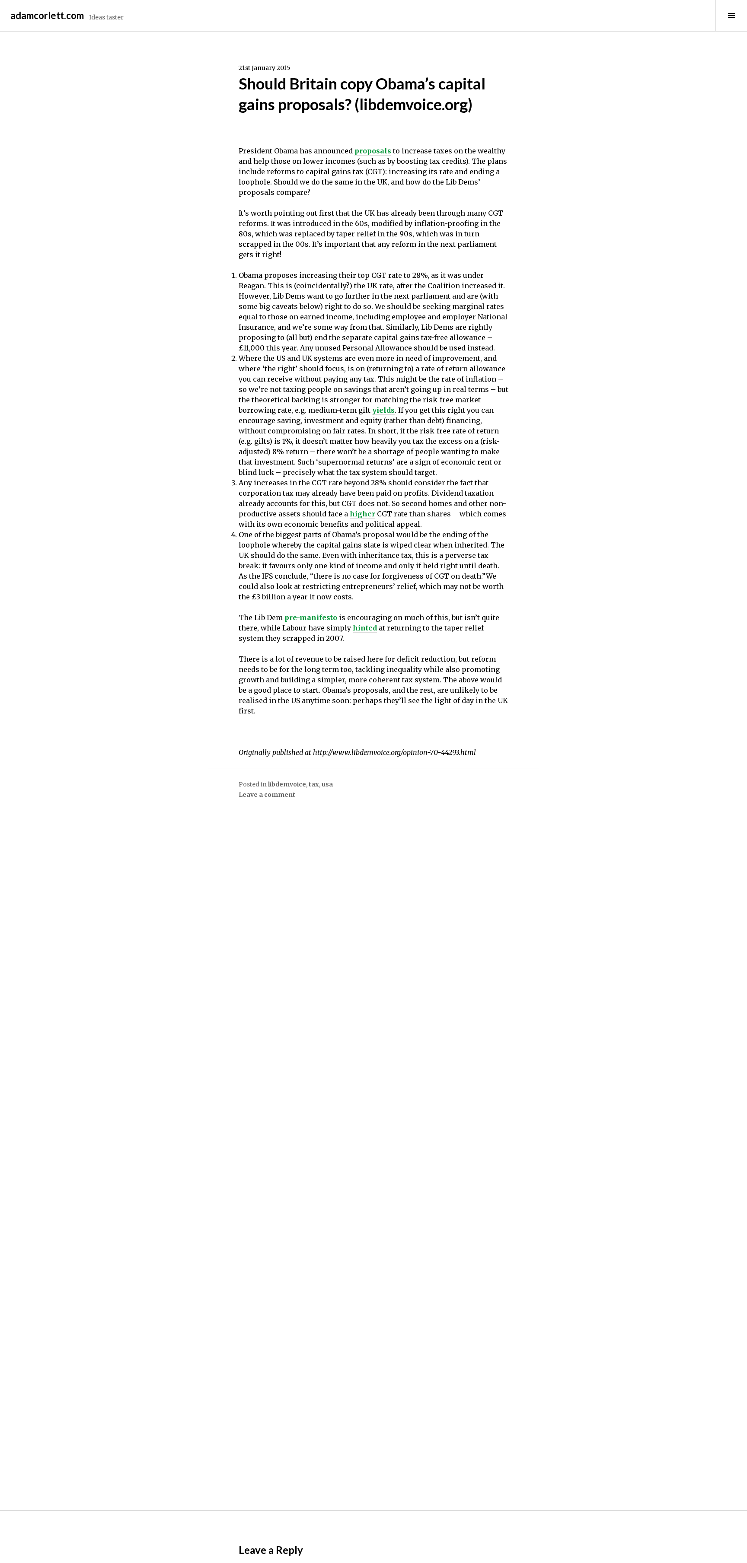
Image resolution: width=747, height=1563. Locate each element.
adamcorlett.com (47, 15)
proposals (372, 150)
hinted (365, 628)
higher (362, 513)
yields (383, 410)
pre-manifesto (310, 617)
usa (327, 784)
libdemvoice (287, 784)
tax (314, 784)
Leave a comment (267, 795)
